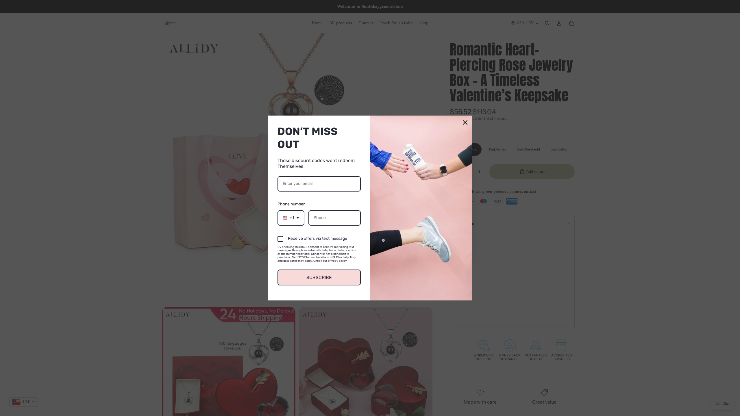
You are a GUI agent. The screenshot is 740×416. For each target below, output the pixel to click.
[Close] (465, 122)
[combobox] (291, 218)
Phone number (291, 204)
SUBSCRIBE (319, 277)
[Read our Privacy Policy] (360, 247)
